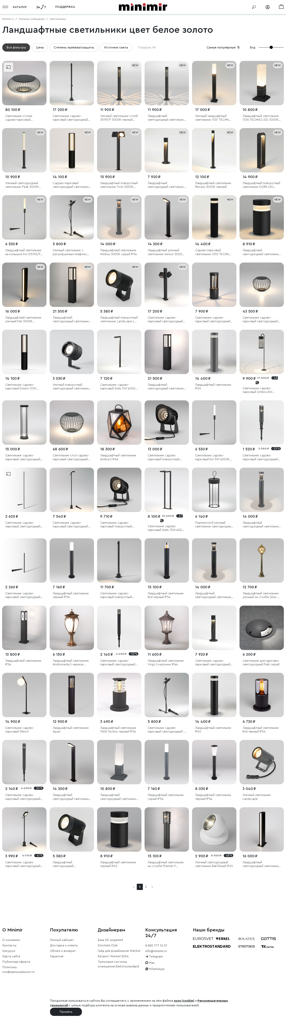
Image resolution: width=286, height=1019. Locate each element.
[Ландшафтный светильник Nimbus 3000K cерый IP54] (119, 217)
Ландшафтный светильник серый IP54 (166, 796)
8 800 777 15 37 (156, 945)
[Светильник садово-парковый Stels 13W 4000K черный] (167, 490)
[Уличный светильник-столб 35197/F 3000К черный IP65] (119, 83)
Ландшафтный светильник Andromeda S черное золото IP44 (71, 662)
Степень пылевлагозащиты (74, 47)
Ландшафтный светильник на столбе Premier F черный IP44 (166, 864)
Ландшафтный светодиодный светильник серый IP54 (119, 797)
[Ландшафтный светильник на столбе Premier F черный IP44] (167, 829)
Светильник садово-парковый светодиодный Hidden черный (117, 662)
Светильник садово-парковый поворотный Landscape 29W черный (165, 457)
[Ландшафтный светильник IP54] (24, 628)
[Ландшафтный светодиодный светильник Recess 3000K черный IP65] (167, 150)
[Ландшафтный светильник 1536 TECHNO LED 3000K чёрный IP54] (262, 83)
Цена (40, 47)
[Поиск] (254, 7)
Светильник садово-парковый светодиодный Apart (212, 319)
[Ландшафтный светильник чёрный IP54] (72, 560)
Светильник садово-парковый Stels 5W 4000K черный (118, 386)
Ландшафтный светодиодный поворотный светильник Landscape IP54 (70, 864)
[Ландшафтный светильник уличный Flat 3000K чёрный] (24, 285)
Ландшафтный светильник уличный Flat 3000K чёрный (23, 319)
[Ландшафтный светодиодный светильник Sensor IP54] (72, 762)
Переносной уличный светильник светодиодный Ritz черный (213, 524)
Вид (252, 47)
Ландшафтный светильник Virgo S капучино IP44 (166, 662)
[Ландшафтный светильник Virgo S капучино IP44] (167, 628)
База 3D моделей (110, 940)
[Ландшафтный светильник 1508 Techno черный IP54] (119, 695)
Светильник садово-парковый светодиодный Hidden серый (260, 457)
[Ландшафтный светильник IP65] (214, 352)
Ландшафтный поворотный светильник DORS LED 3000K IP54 (261, 185)
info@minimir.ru (156, 951)
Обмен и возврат (63, 950)
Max (151, 962)
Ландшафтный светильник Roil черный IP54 (166, 595)
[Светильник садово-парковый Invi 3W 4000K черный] (214, 422)
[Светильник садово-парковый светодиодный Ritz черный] (24, 422)
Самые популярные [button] (223, 47)
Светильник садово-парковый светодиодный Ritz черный (22, 457)
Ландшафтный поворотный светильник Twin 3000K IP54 (119, 185)
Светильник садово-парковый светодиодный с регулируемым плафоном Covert (166, 730)
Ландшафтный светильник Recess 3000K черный (213, 185)
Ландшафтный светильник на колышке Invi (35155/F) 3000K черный (23, 252)
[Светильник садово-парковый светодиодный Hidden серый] (262, 422)
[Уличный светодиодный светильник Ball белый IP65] (214, 829)
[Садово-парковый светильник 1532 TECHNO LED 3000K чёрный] (214, 217)
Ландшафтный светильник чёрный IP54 (71, 595)
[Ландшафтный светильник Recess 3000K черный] (214, 150)
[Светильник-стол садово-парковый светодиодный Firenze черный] (72, 422)
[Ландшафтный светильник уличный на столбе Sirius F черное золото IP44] (262, 560)
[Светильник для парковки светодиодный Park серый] (262, 628)
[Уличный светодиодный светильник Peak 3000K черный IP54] (24, 150)
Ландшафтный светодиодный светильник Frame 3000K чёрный (71, 319)
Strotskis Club (108, 945)
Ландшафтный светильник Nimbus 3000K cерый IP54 (118, 252)
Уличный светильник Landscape (257, 796)
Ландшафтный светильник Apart (71, 729)
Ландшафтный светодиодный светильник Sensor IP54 (71, 797)
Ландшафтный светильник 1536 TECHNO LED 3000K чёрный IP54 (261, 118)
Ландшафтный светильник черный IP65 (118, 864)
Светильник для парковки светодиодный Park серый (261, 662)
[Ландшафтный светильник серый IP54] (167, 762)
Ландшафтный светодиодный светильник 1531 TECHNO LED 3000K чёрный (261, 252)
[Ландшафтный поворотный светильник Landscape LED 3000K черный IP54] (119, 285)
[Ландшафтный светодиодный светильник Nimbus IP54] (262, 490)
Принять (66, 1011)
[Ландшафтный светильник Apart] (72, 695)
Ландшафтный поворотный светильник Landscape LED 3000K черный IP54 (119, 319)
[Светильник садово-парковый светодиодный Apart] (214, 285)
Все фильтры (16, 47)
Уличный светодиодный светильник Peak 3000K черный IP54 (22, 185)
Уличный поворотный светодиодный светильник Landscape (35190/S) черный (71, 386)
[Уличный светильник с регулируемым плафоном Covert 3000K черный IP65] (72, 217)
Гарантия (56, 956)
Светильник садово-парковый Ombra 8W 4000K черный (257, 390)
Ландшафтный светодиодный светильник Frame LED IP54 (166, 386)
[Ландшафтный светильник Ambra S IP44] (119, 422)
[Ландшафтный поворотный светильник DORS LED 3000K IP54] (262, 150)
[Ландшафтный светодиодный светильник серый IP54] (119, 762)
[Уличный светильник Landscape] (262, 762)
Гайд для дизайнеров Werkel (119, 950)
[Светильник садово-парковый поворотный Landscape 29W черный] (167, 422)
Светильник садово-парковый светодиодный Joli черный (70, 524)
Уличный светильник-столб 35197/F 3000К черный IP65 (119, 118)
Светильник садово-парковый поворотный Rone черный (116, 595)
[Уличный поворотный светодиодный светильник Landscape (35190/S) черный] (72, 352)
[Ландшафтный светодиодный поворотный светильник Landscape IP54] (72, 829)
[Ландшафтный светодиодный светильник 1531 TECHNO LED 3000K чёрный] (262, 217)
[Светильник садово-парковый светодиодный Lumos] (24, 490)
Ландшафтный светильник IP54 (23, 662)
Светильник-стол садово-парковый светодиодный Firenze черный (71, 457)
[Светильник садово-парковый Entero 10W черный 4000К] (24, 352)
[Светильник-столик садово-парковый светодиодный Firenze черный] (24, 83)
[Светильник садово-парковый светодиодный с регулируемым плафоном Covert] (167, 695)
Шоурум (8, 950)
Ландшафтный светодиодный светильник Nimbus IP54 (261, 524)
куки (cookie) (184, 1000)
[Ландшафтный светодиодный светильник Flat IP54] (262, 829)
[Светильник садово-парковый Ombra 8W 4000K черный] (262, 352)
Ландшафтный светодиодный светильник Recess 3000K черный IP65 (167, 185)
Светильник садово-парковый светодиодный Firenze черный (260, 319)
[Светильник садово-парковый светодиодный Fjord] (167, 285)
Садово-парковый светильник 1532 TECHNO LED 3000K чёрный (213, 252)
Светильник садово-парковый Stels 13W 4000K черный (167, 528)
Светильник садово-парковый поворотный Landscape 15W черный (116, 524)
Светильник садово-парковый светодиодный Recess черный (212, 662)
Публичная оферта (16, 961)
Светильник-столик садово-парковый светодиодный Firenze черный (21, 118)
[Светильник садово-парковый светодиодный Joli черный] (72, 490)
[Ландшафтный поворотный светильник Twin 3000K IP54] (119, 150)
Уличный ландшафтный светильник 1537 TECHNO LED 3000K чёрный (213, 118)
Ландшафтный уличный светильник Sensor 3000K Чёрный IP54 (166, 252)
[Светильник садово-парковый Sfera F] (24, 695)
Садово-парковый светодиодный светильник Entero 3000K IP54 (71, 185)
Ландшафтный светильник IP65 (213, 386)
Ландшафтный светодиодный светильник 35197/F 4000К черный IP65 (166, 118)
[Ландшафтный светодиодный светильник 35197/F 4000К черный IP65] (167, 83)
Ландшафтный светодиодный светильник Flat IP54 (261, 864)
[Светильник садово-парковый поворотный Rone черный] (119, 560)
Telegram (155, 956)
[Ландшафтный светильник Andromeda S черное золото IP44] (72, 628)
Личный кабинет (62, 940)
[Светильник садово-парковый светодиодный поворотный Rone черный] (72, 83)
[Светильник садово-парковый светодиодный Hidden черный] (119, 628)
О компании (11, 940)
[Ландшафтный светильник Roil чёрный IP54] (262, 695)
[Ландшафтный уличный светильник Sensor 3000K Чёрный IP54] (167, 217)
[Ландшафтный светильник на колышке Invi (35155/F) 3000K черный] (24, 217)
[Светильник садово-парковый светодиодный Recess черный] (214, 628)
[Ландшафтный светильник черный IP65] (119, 829)
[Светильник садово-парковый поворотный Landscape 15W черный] (119, 490)
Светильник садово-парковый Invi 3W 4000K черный (212, 457)
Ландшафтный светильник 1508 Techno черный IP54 (118, 729)
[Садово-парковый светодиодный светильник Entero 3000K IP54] (72, 150)
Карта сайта (11, 956)
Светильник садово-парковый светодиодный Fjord (165, 319)
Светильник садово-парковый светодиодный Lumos (22, 524)
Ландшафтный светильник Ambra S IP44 (118, 457)
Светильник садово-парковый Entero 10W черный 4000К (20, 386)
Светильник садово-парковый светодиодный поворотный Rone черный (71, 118)
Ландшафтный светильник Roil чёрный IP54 (261, 729)
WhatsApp (156, 969)
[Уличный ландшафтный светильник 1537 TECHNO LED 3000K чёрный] (214, 83)
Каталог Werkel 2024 (113, 956)
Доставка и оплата (63, 945)
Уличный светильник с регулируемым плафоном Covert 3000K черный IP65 (72, 252)
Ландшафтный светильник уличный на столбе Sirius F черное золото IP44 (261, 595)
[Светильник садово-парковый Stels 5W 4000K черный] (119, 352)
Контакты (9, 945)
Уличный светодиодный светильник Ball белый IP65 (214, 864)
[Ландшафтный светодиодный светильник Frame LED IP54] (167, 352)
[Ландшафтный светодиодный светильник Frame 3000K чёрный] (72, 285)
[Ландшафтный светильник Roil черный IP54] (167, 560)
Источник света (116, 47)
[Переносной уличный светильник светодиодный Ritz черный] (214, 490)
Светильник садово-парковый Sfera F (19, 729)
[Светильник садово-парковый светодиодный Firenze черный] (262, 285)
